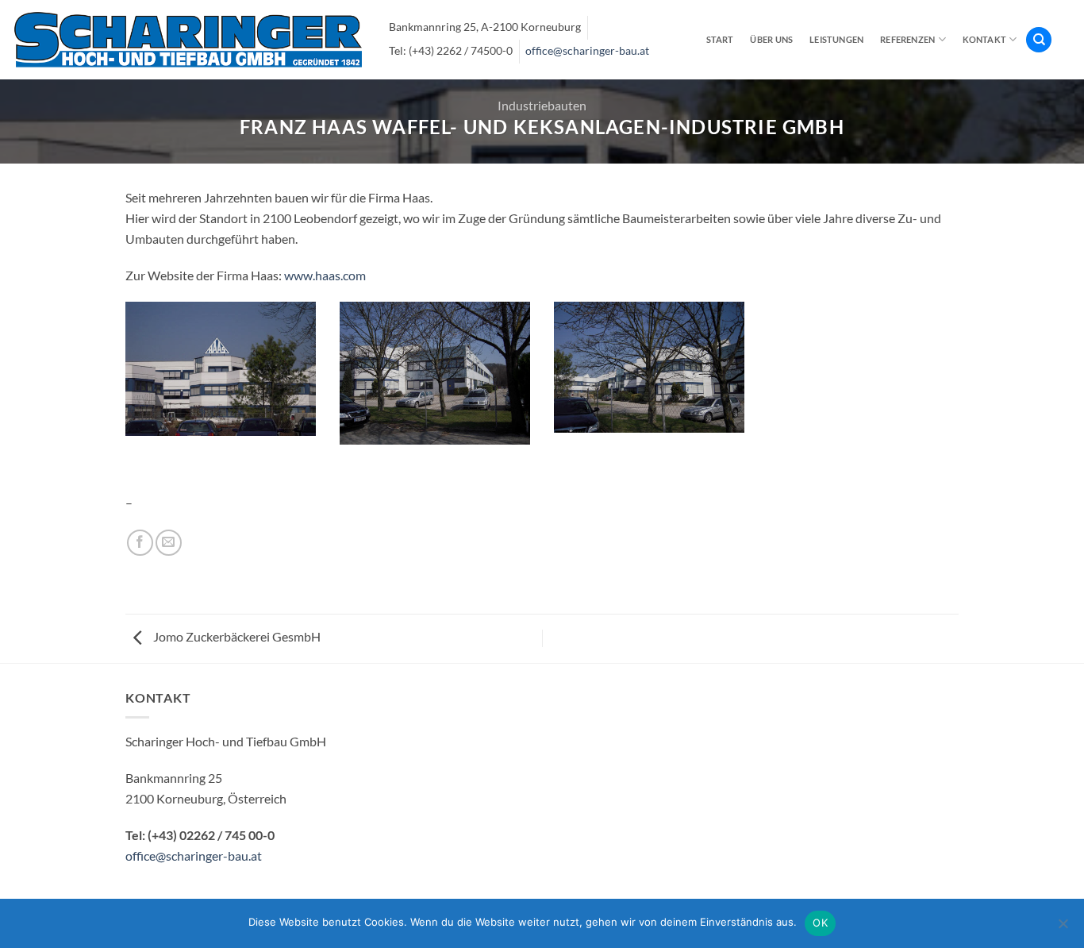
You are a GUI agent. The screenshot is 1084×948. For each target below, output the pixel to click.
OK (820, 922)
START (720, 39)
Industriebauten (542, 105)
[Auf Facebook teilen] (140, 543)
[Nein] (1062, 928)
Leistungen (836, 39)
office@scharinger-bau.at (587, 50)
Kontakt (985, 39)
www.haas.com (325, 275)
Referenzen (907, 39)
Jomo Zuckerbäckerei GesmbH (236, 636)
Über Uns (771, 39)
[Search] (1038, 40)
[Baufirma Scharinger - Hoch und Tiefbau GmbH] (188, 39)
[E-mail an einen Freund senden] (169, 543)
